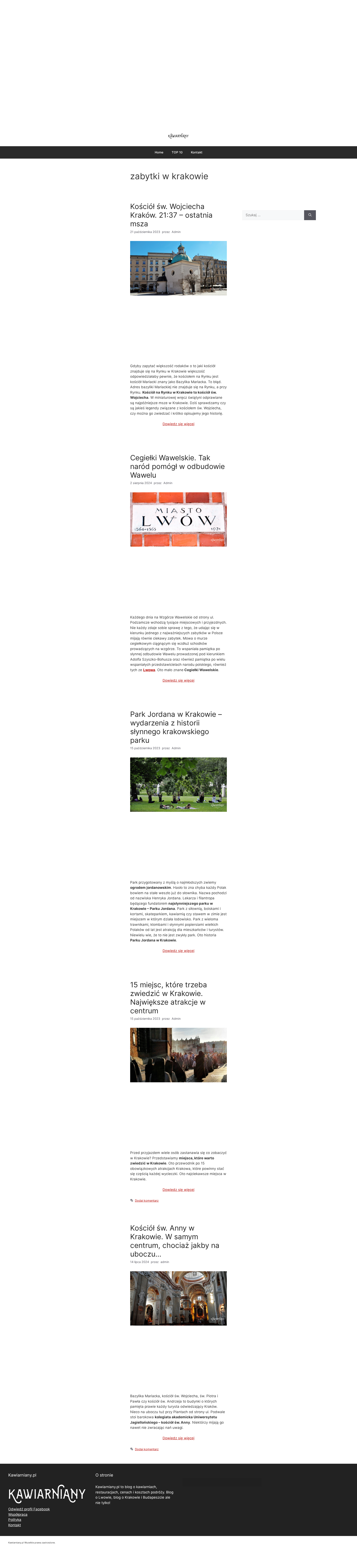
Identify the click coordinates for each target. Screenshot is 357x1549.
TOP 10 (177, 152)
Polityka (14, 1520)
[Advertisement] (178, 64)
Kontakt (196, 152)
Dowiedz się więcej (178, 424)
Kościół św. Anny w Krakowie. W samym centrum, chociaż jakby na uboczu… (174, 1241)
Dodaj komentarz (147, 1200)
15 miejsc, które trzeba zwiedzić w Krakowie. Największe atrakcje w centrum (168, 997)
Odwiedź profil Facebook (29, 1509)
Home (159, 152)
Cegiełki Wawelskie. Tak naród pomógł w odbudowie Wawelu (177, 466)
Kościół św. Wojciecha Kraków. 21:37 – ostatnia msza (171, 215)
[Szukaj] (310, 215)
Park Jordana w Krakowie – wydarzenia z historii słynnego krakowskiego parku (176, 727)
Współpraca (17, 1514)
